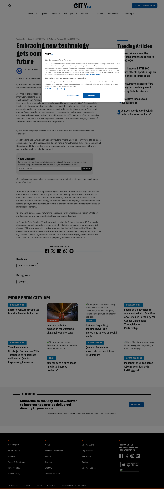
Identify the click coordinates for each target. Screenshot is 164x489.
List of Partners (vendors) (55, 89)
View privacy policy (93, 74)
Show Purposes (73, 95)
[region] (83, 75)
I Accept (91, 95)
